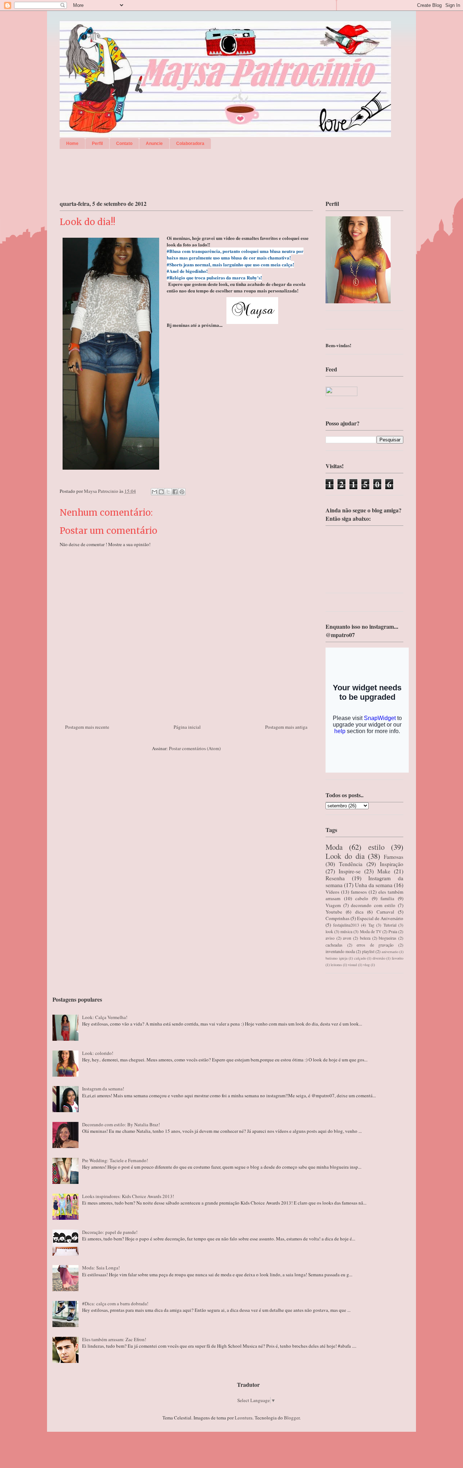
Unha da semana (373, 885)
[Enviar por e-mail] (154, 491)
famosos (359, 892)
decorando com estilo (373, 905)
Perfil (97, 143)
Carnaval (385, 911)
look (329, 931)
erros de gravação (375, 945)
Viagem (333, 905)
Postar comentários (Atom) (195, 748)
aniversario (390, 951)
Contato (124, 143)
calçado (360, 958)
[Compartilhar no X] (168, 491)
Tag (371, 925)
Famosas (393, 856)
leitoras (336, 964)
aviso (330, 938)
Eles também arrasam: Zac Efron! (114, 1339)
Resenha (335, 878)
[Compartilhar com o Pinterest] (182, 491)
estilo (376, 847)
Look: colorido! (97, 1053)
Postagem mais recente (87, 727)
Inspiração (391, 864)
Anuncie (154, 143)
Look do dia (345, 856)
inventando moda (340, 951)
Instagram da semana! (103, 1088)
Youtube (334, 911)
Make (383, 871)
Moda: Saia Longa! (101, 1267)
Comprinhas (337, 918)
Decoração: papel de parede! (109, 1232)
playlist (368, 951)
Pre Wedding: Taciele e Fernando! (115, 1160)
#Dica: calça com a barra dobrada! (115, 1303)
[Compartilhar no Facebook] (175, 491)
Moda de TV (370, 931)
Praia (392, 931)
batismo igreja (337, 958)
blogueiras (387, 938)
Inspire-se (350, 871)
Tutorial (389, 925)
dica (359, 911)
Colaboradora (190, 143)
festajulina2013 (346, 925)
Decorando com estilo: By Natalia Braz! (121, 1124)
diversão (379, 958)
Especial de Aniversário (380, 918)
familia (387, 898)
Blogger (292, 1417)
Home (72, 143)
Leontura (243, 1417)
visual (352, 964)
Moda (334, 847)
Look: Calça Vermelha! (104, 1017)
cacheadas (334, 945)
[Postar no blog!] (161, 491)
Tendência (350, 864)
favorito (397, 958)
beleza (365, 938)
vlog (366, 964)
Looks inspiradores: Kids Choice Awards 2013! (128, 1196)
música (346, 931)
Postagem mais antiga (286, 727)
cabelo (361, 898)
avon (347, 938)
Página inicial (187, 727)
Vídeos (332, 892)
